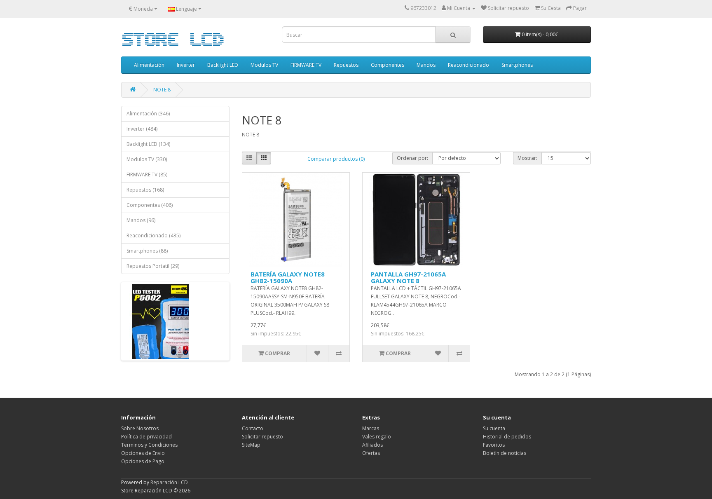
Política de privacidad (146, 436)
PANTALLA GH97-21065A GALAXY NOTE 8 (408, 277)
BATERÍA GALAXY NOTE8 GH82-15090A (288, 277)
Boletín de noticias (504, 453)
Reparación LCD (169, 482)
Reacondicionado (468, 64)
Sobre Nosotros (140, 428)
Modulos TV (264, 64)
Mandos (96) (140, 220)
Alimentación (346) (148, 113)
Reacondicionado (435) (153, 235)
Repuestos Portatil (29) (152, 265)
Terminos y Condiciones (149, 444)
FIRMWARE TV (305, 64)
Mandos (426, 64)
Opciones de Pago (142, 461)
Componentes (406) (149, 205)
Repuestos (346, 64)
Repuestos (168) (145, 189)
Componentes (387, 64)
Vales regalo (376, 436)
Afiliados (372, 444)
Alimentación (149, 64)
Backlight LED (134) (148, 144)
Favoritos (494, 444)
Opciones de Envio (143, 453)
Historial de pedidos (507, 436)
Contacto (252, 428)
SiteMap (251, 444)
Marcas (370, 428)
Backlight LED (222, 64)
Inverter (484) (141, 128)
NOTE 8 (162, 89)
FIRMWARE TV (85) (146, 174)
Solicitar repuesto (262, 436)
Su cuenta (494, 428)
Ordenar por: (412, 158)
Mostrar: (527, 158)
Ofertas (371, 453)
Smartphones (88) (147, 250)
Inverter (186, 64)
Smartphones (517, 64)
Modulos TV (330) (146, 159)
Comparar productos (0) (336, 158)
